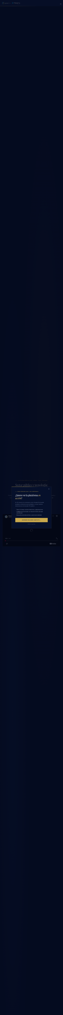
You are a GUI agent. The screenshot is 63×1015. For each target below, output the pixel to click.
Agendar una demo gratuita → (31, 520)
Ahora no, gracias (31, 524)
